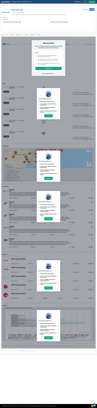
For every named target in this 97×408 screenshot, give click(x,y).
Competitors (25, 34)
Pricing (29, 1)
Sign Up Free (92, 1)
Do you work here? (23, 350)
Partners (12, 34)
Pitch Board (19, 1)
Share (92, 9)
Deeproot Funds (17, 10)
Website (86, 9)
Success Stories (25, 1)
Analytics (38, 34)
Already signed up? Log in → (48, 73)
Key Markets (18, 34)
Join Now (48, 115)
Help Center (79, 1)
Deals (7, 34)
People (2, 34)
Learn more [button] (54, 405)
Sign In (85, 1)
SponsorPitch (5, 2)
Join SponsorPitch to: (45, 99)
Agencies (32, 34)
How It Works (14, 1)
